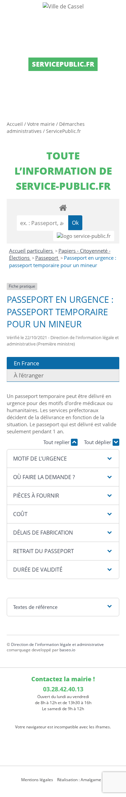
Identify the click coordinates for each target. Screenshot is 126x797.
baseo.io (67, 650)
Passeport (47, 257)
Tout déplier (98, 442)
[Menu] (9, 12)
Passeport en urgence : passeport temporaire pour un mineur (62, 261)
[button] (63, 458)
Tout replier (57, 442)
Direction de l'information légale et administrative (57, 644)
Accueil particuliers (31, 250)
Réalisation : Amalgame (79, 780)
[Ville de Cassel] (63, 6)
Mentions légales (37, 780)
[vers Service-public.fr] (83, 236)
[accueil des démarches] (63, 207)
